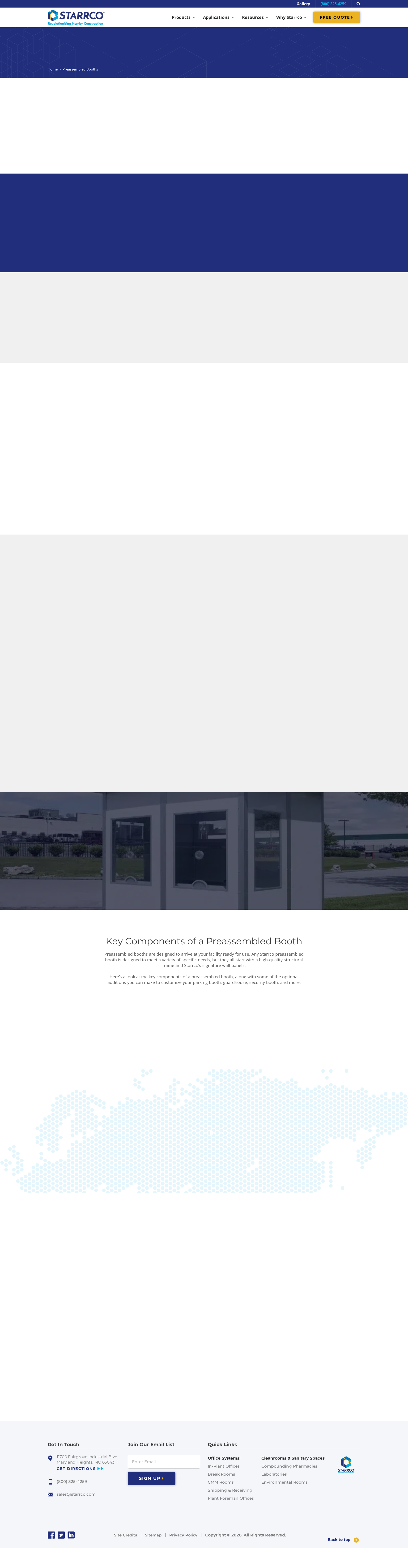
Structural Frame (104, 1002)
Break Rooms (221, 1474)
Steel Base (96, 1067)
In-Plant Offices (224, 1466)
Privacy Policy (183, 1535)
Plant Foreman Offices (231, 1498)
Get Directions (76, 1469)
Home (53, 69)
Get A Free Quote (202, 214)
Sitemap (153, 1535)
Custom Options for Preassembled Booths (136, 1153)
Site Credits (125, 1535)
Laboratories (274, 1474)
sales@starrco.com (76, 1494)
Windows (95, 1110)
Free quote (335, 17)
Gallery (303, 3)
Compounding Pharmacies (289, 1466)
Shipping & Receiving (230, 1490)
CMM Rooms (221, 1482)
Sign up (150, 1478)
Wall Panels (97, 1024)
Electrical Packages (107, 1132)
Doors (90, 1088)
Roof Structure (101, 1045)
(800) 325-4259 (333, 3)
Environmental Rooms (284, 1482)
